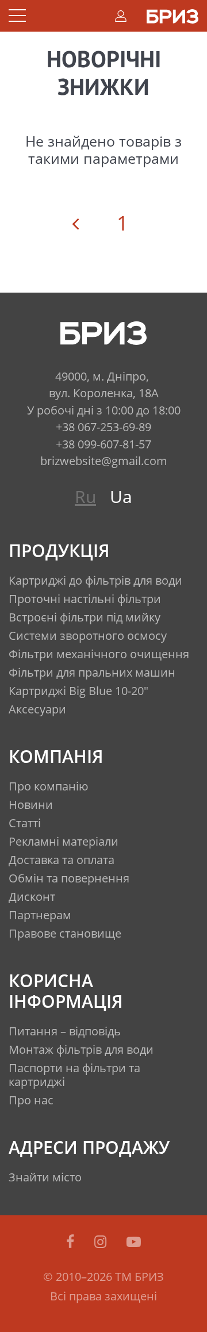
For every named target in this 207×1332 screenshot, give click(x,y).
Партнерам (40, 915)
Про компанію (49, 786)
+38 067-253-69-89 (103, 427)
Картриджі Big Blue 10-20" (78, 690)
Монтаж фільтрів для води (81, 1049)
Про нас (31, 1100)
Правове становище (65, 933)
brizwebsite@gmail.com (103, 461)
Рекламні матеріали (63, 841)
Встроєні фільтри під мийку (84, 617)
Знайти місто (45, 1177)
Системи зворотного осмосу (88, 635)
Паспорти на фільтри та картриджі (74, 1074)
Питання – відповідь (65, 1031)
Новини (31, 804)
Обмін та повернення (69, 878)
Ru (85, 496)
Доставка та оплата (61, 859)
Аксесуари (37, 709)
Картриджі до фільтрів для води (95, 580)
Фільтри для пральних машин (92, 672)
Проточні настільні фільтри (85, 598)
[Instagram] (102, 1241)
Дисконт (32, 896)
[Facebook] (72, 1241)
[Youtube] (133, 1241)
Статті (25, 823)
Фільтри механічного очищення (99, 654)
